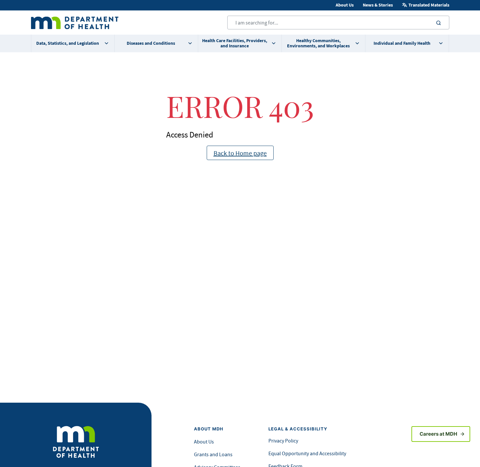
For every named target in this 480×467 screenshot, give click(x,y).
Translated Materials (428, 5)
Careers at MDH (438, 434)
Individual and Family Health (402, 43)
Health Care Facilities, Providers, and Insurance (234, 43)
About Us (345, 5)
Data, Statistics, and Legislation (67, 43)
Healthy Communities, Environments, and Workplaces (318, 43)
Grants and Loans (213, 454)
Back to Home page (240, 153)
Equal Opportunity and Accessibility (307, 453)
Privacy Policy (283, 440)
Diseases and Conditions (151, 43)
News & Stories (378, 5)
